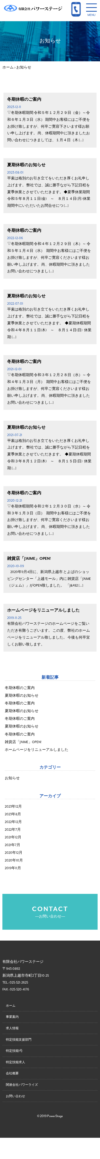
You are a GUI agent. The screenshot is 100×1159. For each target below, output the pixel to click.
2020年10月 (14, 861)
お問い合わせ (15, 1096)
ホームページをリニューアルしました (43, 610)
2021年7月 (12, 845)
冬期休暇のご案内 (24, 99)
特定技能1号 (14, 1051)
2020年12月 (13, 853)
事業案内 (12, 1017)
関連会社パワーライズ (22, 1085)
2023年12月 (13, 807)
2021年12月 (13, 837)
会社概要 (12, 1073)
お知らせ (12, 778)
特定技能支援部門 (18, 1039)
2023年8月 (13, 814)
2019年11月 (13, 868)
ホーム (10, 1005)
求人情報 (12, 1028)
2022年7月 (13, 830)
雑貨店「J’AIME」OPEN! (29, 558)
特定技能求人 (15, 1062)
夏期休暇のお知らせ (26, 164)
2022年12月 (13, 822)
